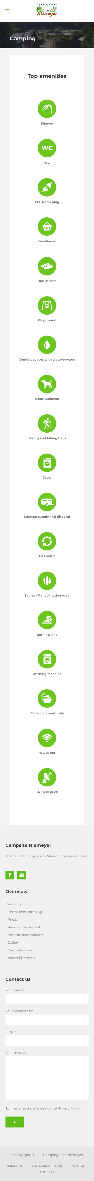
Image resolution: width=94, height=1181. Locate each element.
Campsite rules (20, 950)
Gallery (13, 942)
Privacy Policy (69, 1108)
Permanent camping (25, 912)
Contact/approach (20, 958)
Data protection (47, 1166)
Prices (12, 919)
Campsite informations (24, 935)
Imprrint (15, 1166)
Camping (13, 904)
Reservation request (24, 927)
